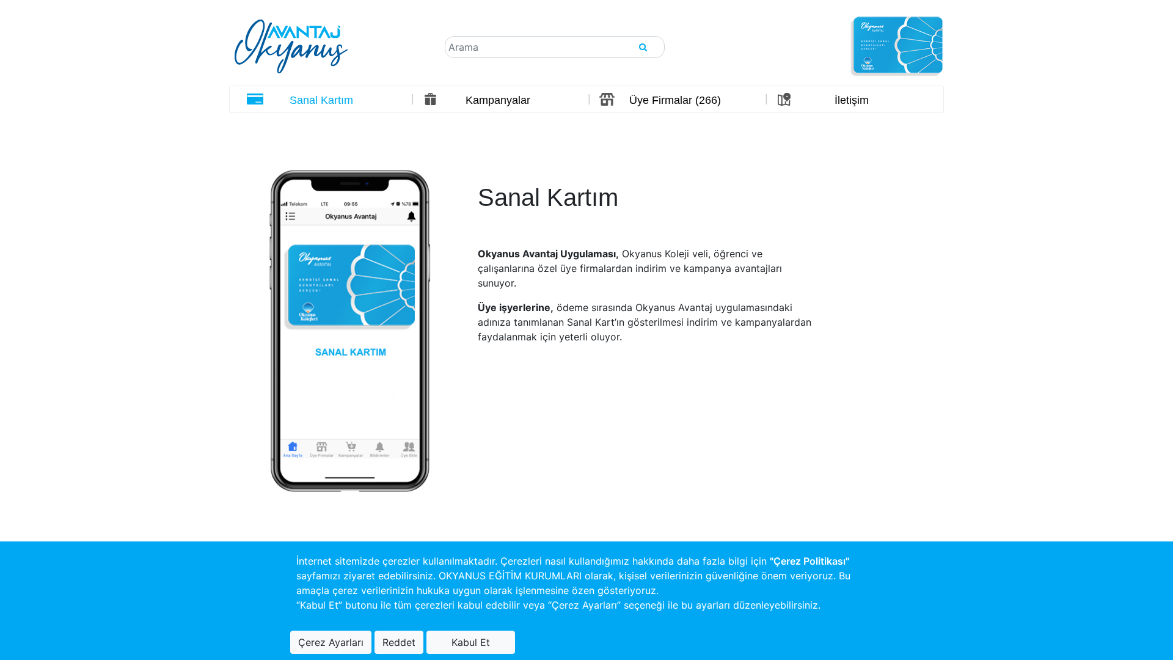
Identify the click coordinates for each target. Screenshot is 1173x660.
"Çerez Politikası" (809, 561)
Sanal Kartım (321, 100)
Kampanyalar (498, 100)
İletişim (852, 100)
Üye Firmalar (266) (675, 100)
